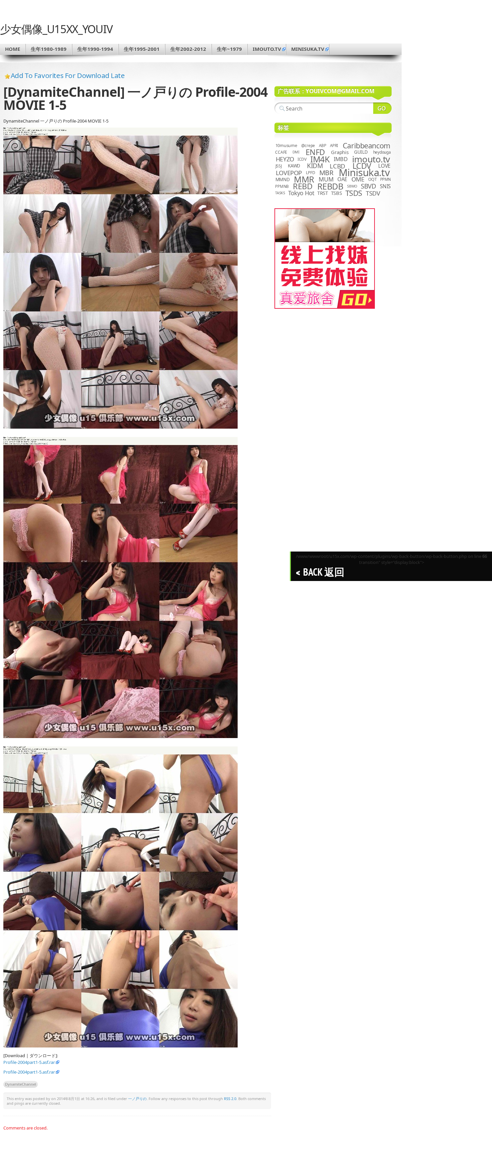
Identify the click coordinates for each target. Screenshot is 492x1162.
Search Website (382, 108)
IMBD (341, 159)
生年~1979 (229, 49)
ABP (322, 145)
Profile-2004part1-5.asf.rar (29, 1062)
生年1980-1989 (49, 49)
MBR (326, 172)
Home (12, 49)
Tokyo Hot (301, 193)
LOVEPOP (289, 172)
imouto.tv (267, 49)
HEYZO (285, 159)
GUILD (361, 152)
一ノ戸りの (137, 1098)
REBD (302, 186)
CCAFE (281, 152)
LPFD (310, 172)
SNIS (385, 186)
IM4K (319, 159)
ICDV (302, 159)
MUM (326, 179)
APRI (334, 145)
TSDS (353, 193)
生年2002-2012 (188, 49)
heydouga (382, 152)
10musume (286, 145)
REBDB (330, 186)
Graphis (339, 152)
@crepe (308, 145)
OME (357, 179)
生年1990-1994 (95, 49)
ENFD (315, 152)
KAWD (294, 166)
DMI (296, 152)
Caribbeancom (366, 145)
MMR (304, 179)
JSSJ (278, 166)
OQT (372, 179)
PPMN (385, 179)
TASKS (280, 193)
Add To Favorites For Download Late (68, 75)
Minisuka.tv (364, 172)
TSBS (336, 193)
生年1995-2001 (142, 49)
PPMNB (282, 186)
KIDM (315, 165)
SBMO (352, 186)
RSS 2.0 (230, 1098)
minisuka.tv (307, 49)
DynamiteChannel (20, 1084)
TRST (322, 193)
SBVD (368, 186)
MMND (282, 179)
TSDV (373, 193)
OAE (342, 179)
